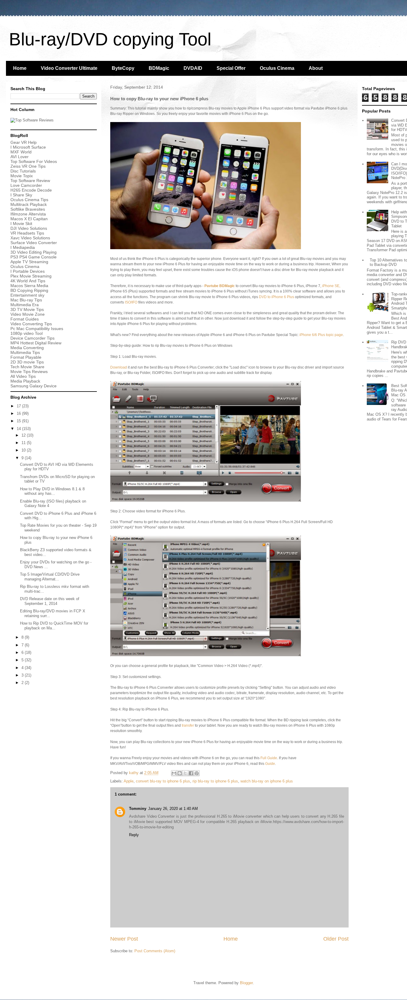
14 (19, 428)
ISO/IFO (131, 302)
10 (24, 450)
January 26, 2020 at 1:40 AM (173, 808)
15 (19, 421)
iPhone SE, (330, 286)
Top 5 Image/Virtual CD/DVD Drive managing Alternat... (50, 576)
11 (24, 442)
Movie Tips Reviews (29, 371)
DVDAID (193, 68)
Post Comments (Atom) (154, 951)
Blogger (246, 983)
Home (20, 68)
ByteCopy (123, 68)
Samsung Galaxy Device (33, 385)
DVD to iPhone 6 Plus (276, 297)
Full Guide (268, 758)
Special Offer (231, 68)
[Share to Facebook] (191, 773)
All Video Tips (23, 376)
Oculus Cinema (277, 68)
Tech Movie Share (27, 366)
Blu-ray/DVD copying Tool (110, 39)
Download (118, 367)
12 (24, 435)
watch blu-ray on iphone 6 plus (266, 781)
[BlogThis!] (180, 773)
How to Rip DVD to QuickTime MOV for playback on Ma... (54, 625)
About (316, 68)
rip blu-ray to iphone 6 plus (215, 781)
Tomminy (137, 808)
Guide (270, 764)
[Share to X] (185, 773)
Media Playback (25, 381)
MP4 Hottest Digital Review (35, 342)
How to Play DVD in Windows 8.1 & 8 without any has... (52, 491)
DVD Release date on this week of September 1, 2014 (49, 601)
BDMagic (159, 68)
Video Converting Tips (31, 323)
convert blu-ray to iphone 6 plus (163, 781)
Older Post (336, 939)
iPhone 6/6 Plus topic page (321, 335)
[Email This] (174, 773)
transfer (188, 725)
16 (19, 413)
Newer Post (124, 939)
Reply (134, 835)
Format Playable (25, 357)
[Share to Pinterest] (197, 773)
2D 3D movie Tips (27, 362)
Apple (128, 781)
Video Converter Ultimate (69, 68)
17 (19, 406)
